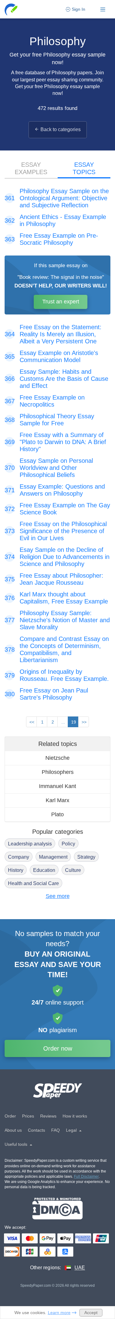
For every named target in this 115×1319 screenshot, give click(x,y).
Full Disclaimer (86, 1176)
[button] (11, 9)
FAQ (55, 1130)
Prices (28, 1116)
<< (31, 722)
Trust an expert (60, 302)
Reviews (48, 1116)
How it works (75, 1116)
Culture (73, 870)
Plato (57, 814)
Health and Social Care (33, 883)
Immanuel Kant (57, 786)
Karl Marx (57, 800)
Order (10, 1116)
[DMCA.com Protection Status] (57, 1208)
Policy (68, 843)
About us (13, 1130)
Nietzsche (57, 758)
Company (18, 857)
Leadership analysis (30, 843)
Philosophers (58, 772)
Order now (57, 1048)
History (15, 870)
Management (53, 857)
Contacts (36, 1130)
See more (58, 896)
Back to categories (60, 129)
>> (84, 722)
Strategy (86, 857)
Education (44, 870)
